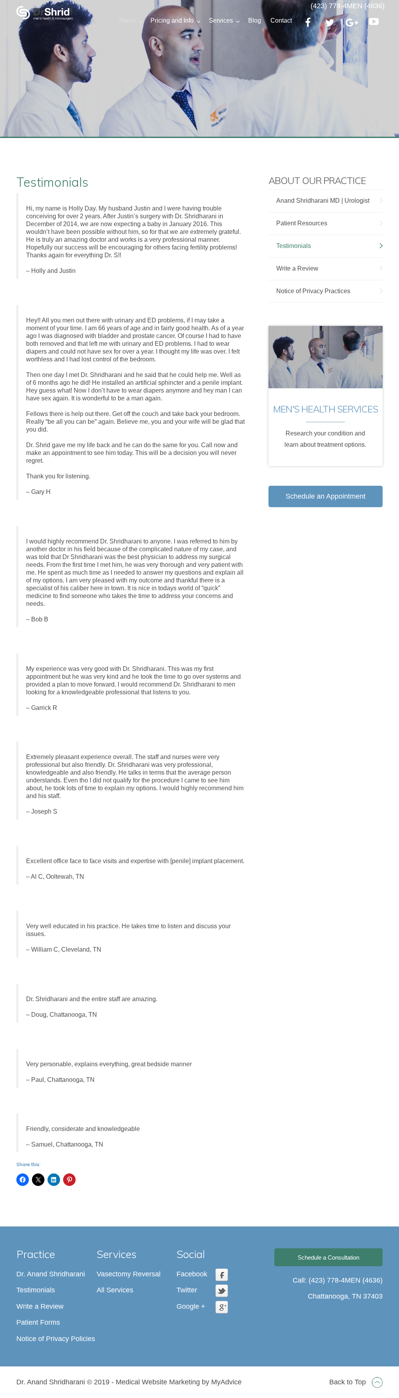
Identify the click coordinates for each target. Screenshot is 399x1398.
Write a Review (297, 268)
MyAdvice (226, 1382)
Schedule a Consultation (328, 1257)
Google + (191, 1306)
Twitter (187, 1290)
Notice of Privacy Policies (55, 1338)
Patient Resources (301, 223)
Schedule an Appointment (325, 496)
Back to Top (348, 1382)
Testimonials (293, 245)
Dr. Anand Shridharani (50, 1274)
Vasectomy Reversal (129, 1274)
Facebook (192, 1274)
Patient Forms (38, 1322)
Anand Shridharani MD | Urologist (322, 200)
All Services (115, 1290)
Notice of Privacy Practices (313, 291)
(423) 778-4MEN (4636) (348, 6)
